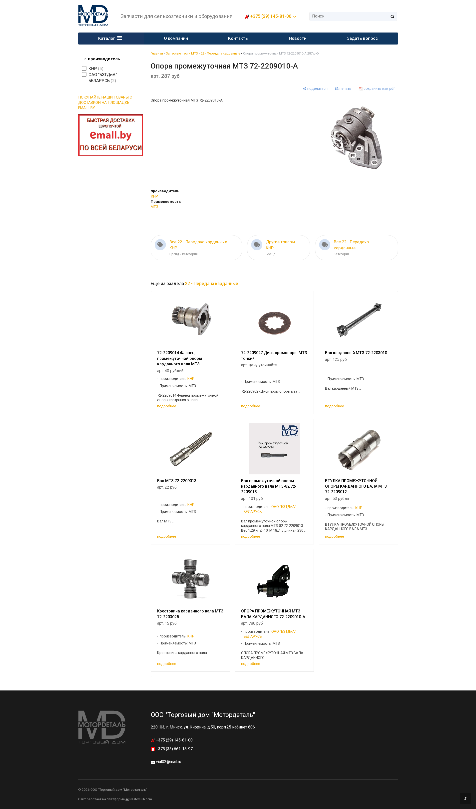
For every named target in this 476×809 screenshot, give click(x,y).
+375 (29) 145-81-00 (174, 740)
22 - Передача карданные (220, 53)
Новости (298, 38)
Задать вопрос (362, 38)
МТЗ (154, 207)
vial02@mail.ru (168, 761)
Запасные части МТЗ (182, 53)
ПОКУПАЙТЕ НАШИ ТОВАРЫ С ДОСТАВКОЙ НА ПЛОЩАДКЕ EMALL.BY (105, 102)
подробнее (166, 406)
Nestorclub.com (140, 799)
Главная (157, 53)
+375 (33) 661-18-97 (174, 748)
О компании (176, 38)
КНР (154, 196)
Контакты (238, 38)
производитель (104, 58)
